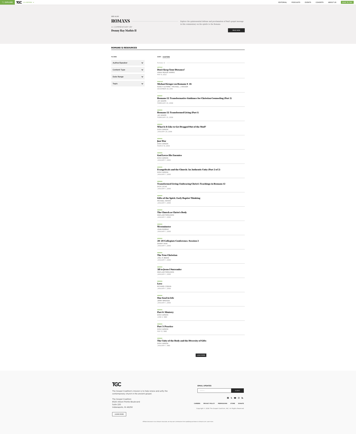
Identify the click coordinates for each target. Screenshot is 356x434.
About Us (332, 2)
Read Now (236, 30)
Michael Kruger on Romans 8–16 (174, 84)
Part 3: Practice (165, 327)
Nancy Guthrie (164, 87)
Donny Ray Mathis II (123, 30)
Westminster (164, 227)
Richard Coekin (164, 286)
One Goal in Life (165, 298)
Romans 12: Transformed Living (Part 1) (178, 113)
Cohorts (319, 2)
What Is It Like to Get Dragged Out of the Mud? (181, 127)
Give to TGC (347, 2)
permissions (223, 403)
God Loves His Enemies (169, 155)
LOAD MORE (201, 355)
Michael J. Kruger (180, 87)
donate (241, 403)
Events (308, 2)
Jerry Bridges (163, 301)
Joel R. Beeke (163, 258)
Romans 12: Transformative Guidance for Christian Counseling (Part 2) (194, 98)
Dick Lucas (162, 187)
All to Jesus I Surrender (169, 269)
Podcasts (296, 2)
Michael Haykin (164, 201)
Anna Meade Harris (166, 72)
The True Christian (167, 255)
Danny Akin (162, 244)
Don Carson (162, 129)
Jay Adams (161, 101)
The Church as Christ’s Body (172, 212)
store (232, 403)
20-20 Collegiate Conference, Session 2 (178, 241)
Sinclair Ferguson (165, 215)
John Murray (163, 229)
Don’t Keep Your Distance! (171, 70)
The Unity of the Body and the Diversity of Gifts (181, 341)
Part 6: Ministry (165, 312)
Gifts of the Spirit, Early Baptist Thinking (178, 198)
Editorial (282, 2)
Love (159, 284)
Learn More (119, 414)
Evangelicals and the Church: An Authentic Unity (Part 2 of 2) (188, 170)
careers (197, 403)
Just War (161, 141)
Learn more (210, 421)
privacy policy (209, 403)
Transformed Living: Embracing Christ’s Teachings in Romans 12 (191, 184)
